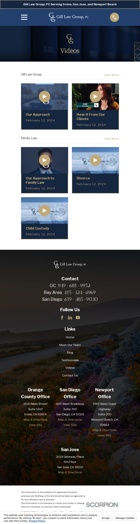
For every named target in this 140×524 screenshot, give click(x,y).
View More (111, 75)
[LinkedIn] (70, 317)
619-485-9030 (81, 299)
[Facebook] (62, 317)
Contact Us (70, 375)
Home (70, 337)
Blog (70, 352)
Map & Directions (35, 419)
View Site (35, 425)
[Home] (68, 17)
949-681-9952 (74, 285)
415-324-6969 (80, 292)
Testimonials (70, 360)
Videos (70, 367)
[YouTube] (78, 317)
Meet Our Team (70, 345)
